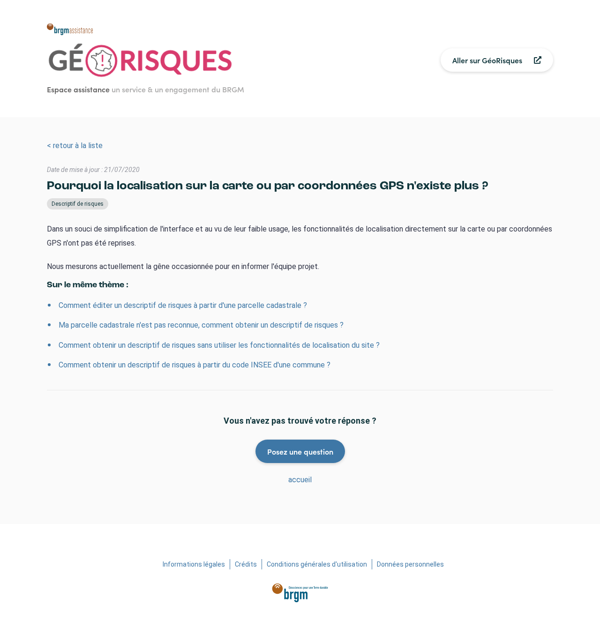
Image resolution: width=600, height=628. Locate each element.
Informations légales (194, 564)
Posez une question (300, 451)
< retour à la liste (75, 145)
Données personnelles (410, 564)
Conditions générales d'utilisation (317, 564)
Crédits (246, 564)
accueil (300, 479)
